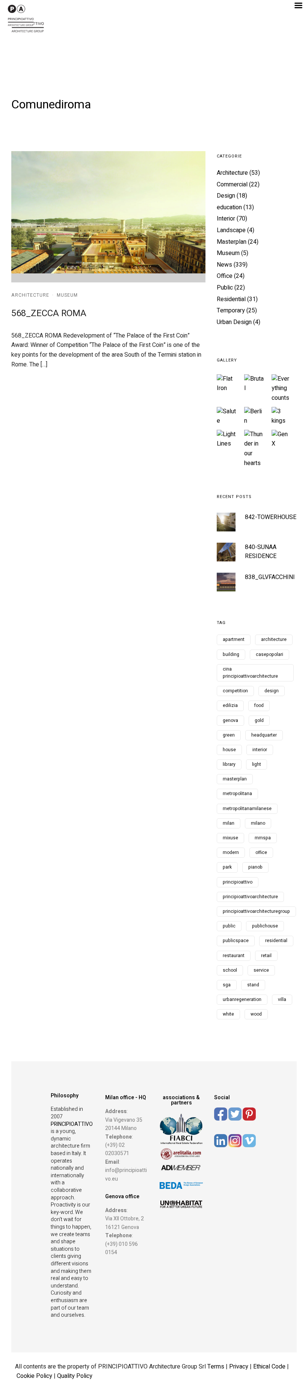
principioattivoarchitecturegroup (256, 911)
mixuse (230, 837)
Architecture (30, 295)
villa (282, 999)
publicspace (236, 940)
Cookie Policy (34, 1375)
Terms (215, 1366)
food (259, 705)
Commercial (232, 184)
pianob (255, 867)
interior (259, 749)
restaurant (234, 955)
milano (258, 823)
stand (253, 984)
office (261, 852)
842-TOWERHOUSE (270, 517)
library (229, 764)
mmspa (263, 837)
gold (259, 720)
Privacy (239, 1366)
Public (225, 287)
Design (226, 195)
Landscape (231, 230)
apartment (234, 639)
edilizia (230, 705)
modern (231, 852)
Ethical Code (270, 1366)
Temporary (231, 310)
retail (266, 955)
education (229, 207)
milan (228, 823)
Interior (226, 218)
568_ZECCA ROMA (48, 313)
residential (276, 940)
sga (227, 984)
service (261, 970)
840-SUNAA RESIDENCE (260, 552)
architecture (274, 639)
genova (230, 720)
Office (225, 276)
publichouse (265, 926)
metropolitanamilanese (247, 808)
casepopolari (269, 654)
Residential (231, 299)
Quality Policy (74, 1375)
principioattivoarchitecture (250, 896)
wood (256, 1014)
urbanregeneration (242, 999)
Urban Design (234, 322)
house (229, 749)
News (224, 264)
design (271, 690)
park (227, 867)
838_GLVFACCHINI (270, 577)
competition (235, 690)
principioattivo (237, 882)
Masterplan (231, 241)
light (256, 764)
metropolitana (237, 793)
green (229, 735)
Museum (67, 295)
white (228, 1014)
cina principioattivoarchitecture (250, 673)
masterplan (235, 779)
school (230, 970)
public (229, 926)
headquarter (264, 735)
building (231, 654)
